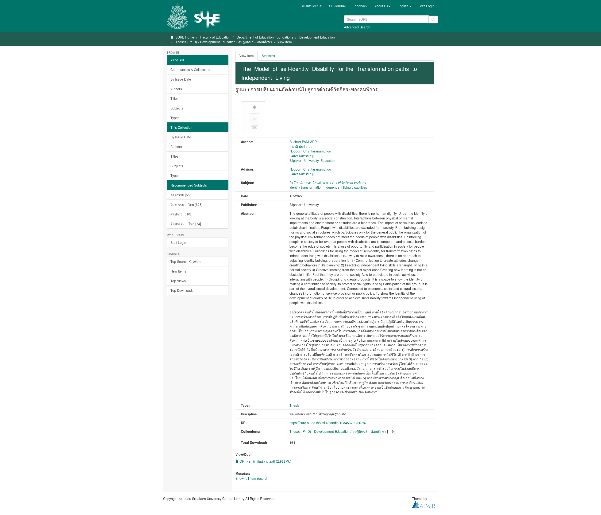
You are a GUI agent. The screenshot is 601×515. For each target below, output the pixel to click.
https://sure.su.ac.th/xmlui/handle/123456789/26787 (328, 422)
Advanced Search (357, 27)
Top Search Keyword (185, 261)
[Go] (433, 19)
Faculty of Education (215, 37)
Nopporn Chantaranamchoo (310, 151)
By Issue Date (180, 79)
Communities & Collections (190, 69)
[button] (382, 6)
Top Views (178, 280)
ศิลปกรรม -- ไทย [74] (185, 223)
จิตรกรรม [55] (180, 194)
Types (174, 117)
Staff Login (178, 242)
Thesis (294, 405)
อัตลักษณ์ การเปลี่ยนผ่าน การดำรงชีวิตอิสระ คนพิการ (327, 182)
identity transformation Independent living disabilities (328, 187)
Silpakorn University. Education (312, 160)
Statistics (268, 55)
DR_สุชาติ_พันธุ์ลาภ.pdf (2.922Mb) (265, 461)
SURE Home (184, 37)
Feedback (360, 6)
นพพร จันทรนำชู (301, 155)
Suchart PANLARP (303, 141)
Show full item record (251, 478)
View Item (246, 55)
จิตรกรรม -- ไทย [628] (186, 204)
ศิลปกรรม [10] (180, 214)
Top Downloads (181, 290)
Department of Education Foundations (265, 37)
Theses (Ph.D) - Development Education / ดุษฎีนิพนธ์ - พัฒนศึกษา (223, 41)
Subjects (176, 108)
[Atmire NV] (425, 504)
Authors (176, 88)
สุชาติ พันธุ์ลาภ (300, 146)
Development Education (317, 37)
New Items (178, 271)
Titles (174, 98)
